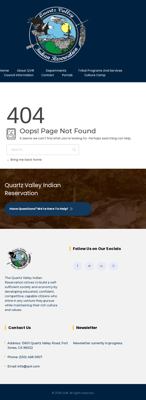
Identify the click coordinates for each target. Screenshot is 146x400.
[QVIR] (73, 34)
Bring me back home (26, 159)
